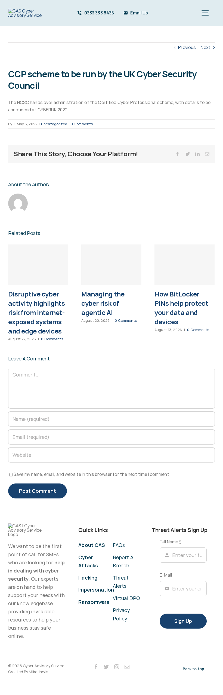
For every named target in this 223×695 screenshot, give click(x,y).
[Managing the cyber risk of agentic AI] (111, 264)
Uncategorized (54, 123)
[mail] (127, 666)
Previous (187, 47)
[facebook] (96, 666)
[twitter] (106, 666)
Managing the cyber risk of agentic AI (102, 303)
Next (205, 47)
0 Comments (82, 123)
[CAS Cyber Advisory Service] (25, 11)
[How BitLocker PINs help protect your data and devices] (184, 264)
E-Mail (166, 575)
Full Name (170, 542)
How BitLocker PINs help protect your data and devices (181, 307)
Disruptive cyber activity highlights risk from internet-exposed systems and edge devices (36, 312)
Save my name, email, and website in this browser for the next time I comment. (92, 474)
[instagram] (116, 666)
